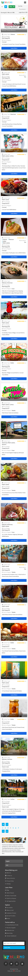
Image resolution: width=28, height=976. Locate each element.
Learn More (14, 48)
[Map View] (5, 6)
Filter (11, 6)
